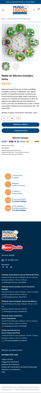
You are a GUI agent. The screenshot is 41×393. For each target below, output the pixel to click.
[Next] (36, 43)
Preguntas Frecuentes (10, 362)
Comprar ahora (20, 131)
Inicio (3, 19)
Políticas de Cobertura (10, 364)
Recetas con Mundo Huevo (12, 350)
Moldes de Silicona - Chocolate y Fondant (15, 152)
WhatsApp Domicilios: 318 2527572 (15, 297)
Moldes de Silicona (15, 150)
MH (2, 150)
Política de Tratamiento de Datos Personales (19, 367)
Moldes (6, 150)
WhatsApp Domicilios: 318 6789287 (15, 282)
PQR (3, 372)
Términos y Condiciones (11, 369)
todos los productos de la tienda (12, 154)
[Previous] (4, 43)
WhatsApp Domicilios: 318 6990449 (15, 311)
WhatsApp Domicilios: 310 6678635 (15, 326)
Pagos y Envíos (7, 359)
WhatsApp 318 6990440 (15, 340)
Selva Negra (10, 145)
